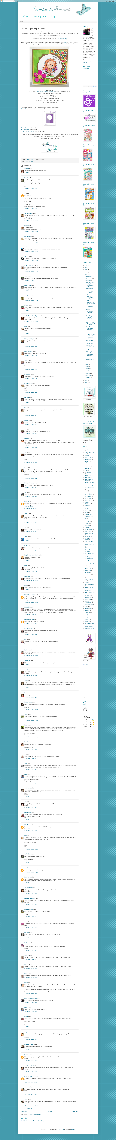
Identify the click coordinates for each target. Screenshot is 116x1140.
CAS (86, 470)
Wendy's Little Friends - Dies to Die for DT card (90, 347)
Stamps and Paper (29, 339)
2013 (86, 380)
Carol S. (26, 955)
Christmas (87, 477)
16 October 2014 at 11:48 (30, 378)
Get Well (87, 523)
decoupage (88, 493)
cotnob (26, 513)
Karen (25, 725)
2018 (86, 265)
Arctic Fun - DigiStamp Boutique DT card (90, 329)
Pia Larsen (27, 943)
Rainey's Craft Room (29, 898)
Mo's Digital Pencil (89, 553)
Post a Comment (27, 1108)
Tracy (25, 921)
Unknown (26, 501)
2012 (86, 382)
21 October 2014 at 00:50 (31, 1050)
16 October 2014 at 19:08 (30, 550)
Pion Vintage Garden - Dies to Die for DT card (90, 318)
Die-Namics (88, 496)
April (87, 371)
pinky (25, 1007)
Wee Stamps (88, 618)
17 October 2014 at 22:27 (30, 820)
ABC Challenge (25, 129)
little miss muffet (89, 544)
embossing (87, 516)
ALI (25, 527)
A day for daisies (89, 449)
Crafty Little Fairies (89, 482)
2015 (86, 272)
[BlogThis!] (38, 159)
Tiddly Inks (87, 614)
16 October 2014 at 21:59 (30, 645)
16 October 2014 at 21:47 (30, 623)
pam (25, 639)
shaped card (88, 590)
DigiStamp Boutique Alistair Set (46, 92)
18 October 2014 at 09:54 (31, 872)
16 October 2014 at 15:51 (30, 433)
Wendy (26, 360)
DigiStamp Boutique (30, 161)
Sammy (26, 256)
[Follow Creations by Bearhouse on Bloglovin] (90, 87)
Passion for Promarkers (88, 567)
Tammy (26, 693)
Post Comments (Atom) (34, 1114)
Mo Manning (88, 551)
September (89, 359)
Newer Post (24, 1111)
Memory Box (88, 550)
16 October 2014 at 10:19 (30, 334)
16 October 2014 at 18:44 (30, 531)
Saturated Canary (89, 584)
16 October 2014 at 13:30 (30, 415)
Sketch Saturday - (26, 109)
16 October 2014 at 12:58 (30, 403)
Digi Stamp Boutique (88, 503)
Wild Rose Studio (89, 623)
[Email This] (37, 159)
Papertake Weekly (89, 564)
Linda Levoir (27, 877)
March (88, 373)
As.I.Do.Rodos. (28, 351)
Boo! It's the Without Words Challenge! (90, 342)
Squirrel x (26, 247)
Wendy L (26, 168)
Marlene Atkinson (29, 483)
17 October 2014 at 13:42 (30, 758)
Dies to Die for (88, 500)
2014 (86, 274)
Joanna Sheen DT (89, 533)
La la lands (87, 536)
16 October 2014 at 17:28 (30, 496)
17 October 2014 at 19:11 (30, 797)
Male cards (87, 548)
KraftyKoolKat (28, 383)
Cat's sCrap (27, 854)
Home (21, 21)
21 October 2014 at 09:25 (31, 1060)
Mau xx (26, 305)
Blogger (73, 1129)
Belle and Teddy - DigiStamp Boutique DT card (90, 284)
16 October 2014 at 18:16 (30, 508)
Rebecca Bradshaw (29, 1076)
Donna (26, 982)
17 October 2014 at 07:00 (31, 720)
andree (26, 536)
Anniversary (88, 457)
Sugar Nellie (88, 608)
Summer (87, 610)
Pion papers (88, 574)
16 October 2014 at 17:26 (30, 487)
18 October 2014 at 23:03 (30, 959)
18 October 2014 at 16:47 (30, 927)
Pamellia (26, 397)
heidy (25, 565)
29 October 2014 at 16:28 (31, 1105)
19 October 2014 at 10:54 (30, 993)
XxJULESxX (27, 374)
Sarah (25, 276)
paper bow (87, 562)
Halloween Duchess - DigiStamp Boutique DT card (90, 297)
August (88, 362)
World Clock (89, 712)
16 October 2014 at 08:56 (31, 251)
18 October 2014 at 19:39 (30, 938)
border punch (88, 465)
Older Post (75, 1111)
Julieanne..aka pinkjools (30, 998)
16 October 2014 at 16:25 (30, 462)
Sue (25, 452)
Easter (86, 512)
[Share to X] (40, 159)
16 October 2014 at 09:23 (31, 291)
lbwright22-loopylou (29, 595)
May (87, 368)
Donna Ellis (27, 607)
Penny (26, 774)
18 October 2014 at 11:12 (30, 893)
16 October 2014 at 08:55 (31, 242)
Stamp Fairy (88, 599)
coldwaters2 (27, 788)
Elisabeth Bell (88, 514)
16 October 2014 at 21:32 (30, 614)
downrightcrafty (28, 887)
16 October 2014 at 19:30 (30, 571)
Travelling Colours (29, 1065)
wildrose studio (89, 626)
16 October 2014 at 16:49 (30, 478)
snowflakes (88, 595)
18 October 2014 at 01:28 (30, 830)
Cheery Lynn (88, 475)
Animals (87, 455)
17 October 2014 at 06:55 (31, 709)
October (88, 280)
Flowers (87, 520)
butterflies (87, 468)
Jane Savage (27, 296)
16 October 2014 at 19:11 (30, 561)
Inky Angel (27, 825)
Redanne (26, 650)
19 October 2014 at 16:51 (30, 1011)
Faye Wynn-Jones (29, 619)
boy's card (87, 466)
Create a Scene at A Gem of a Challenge (90, 324)
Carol (25, 585)
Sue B (26, 467)
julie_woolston (28, 213)
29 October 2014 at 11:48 (30, 1094)
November (89, 278)
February (88, 375)
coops (26, 1032)
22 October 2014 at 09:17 (31, 1082)
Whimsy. (87, 621)
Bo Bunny (87, 463)
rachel (26, 670)
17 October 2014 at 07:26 (31, 737)
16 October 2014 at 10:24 (30, 346)
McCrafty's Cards (29, 1044)
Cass (25, 802)
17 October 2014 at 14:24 (30, 769)
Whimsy (87, 619)
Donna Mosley (28, 702)
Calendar (90, 697)
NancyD (26, 420)
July (87, 364)
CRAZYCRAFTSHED (29, 265)
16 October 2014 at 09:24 (31, 300)
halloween (87, 527)
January (88, 377)
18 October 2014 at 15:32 (30, 916)
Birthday (87, 461)
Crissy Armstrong (89, 487)
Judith (26, 680)
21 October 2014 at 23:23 (30, 1071)
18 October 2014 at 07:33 (30, 863)
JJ (24, 193)
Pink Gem (87, 572)
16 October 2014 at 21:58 (30, 634)
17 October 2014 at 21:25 (30, 807)
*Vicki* (26, 763)
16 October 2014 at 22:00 (31, 655)
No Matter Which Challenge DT (89, 559)
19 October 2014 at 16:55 (30, 1027)
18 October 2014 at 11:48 (30, 904)
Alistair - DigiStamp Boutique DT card (90, 311)
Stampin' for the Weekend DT (89, 602)
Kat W (26, 742)
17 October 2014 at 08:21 (30, 749)
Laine (25, 326)
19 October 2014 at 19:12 (30, 1039)
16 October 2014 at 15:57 (30, 447)
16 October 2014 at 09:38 (31, 311)
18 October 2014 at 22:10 (30, 950)
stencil (86, 606)
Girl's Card (87, 525)
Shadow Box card (89, 587)
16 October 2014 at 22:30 (31, 675)
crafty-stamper (28, 628)
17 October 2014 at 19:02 (30, 783)
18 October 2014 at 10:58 (30, 883)
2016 (86, 269)
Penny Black (88, 570)
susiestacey (27, 576)
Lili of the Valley (89, 541)
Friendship (87, 522)
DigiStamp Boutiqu (62, 39)
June (87, 366)
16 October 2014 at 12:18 (30, 392)
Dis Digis (87, 508)
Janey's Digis (88, 531)
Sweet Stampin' (25, 128)
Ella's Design (27, 236)
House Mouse (88, 529)
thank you (87, 612)
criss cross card (89, 486)
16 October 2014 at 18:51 (30, 541)
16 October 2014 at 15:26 (30, 424)
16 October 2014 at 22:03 (31, 665)
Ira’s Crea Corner (28, 506)
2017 (86, 267)
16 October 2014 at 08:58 (31, 260)
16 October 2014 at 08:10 (31, 173)
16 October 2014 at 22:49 (31, 688)
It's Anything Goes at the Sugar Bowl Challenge (89, 290)
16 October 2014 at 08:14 (30, 208)
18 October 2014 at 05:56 (31, 849)
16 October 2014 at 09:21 (30, 280)
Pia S (25, 546)
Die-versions (88, 498)
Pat (25, 408)
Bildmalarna (88, 459)
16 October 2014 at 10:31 (30, 355)
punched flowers (89, 576)
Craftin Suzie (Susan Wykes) (31, 316)
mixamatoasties (28, 909)
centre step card (89, 472)
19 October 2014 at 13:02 (30, 1002)
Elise (25, 835)
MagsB (26, 1016)
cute (86, 491)
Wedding (87, 616)
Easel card (87, 510)
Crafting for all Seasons (27, 131)
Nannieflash (27, 285)
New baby (87, 557)
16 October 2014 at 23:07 (31, 697)
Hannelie (26, 225)
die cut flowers (88, 494)
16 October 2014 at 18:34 (30, 522)
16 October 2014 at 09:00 (31, 271)
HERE (65, 42)
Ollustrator (61, 1129)
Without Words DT (89, 628)
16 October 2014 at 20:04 (31, 580)
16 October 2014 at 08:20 (31, 220)
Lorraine (26, 932)
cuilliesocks (27, 660)
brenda (26, 178)
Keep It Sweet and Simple (31, 555)
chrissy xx (27, 438)
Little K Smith (27, 812)
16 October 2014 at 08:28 (31, 231)
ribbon (86, 582)
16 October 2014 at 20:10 (31, 590)
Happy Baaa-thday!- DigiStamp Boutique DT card (90, 354)
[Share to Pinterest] (43, 159)
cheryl (26, 868)
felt (85, 518)
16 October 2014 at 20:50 (31, 602)
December (89, 276)
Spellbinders (88, 597)
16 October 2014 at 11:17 (30, 369)
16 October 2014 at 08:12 (30, 188)
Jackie (26, 714)
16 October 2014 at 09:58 (31, 321)
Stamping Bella (89, 604)
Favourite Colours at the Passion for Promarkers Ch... (90, 335)
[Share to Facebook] (41, 159)
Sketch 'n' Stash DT (90, 592)
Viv (25, 429)
